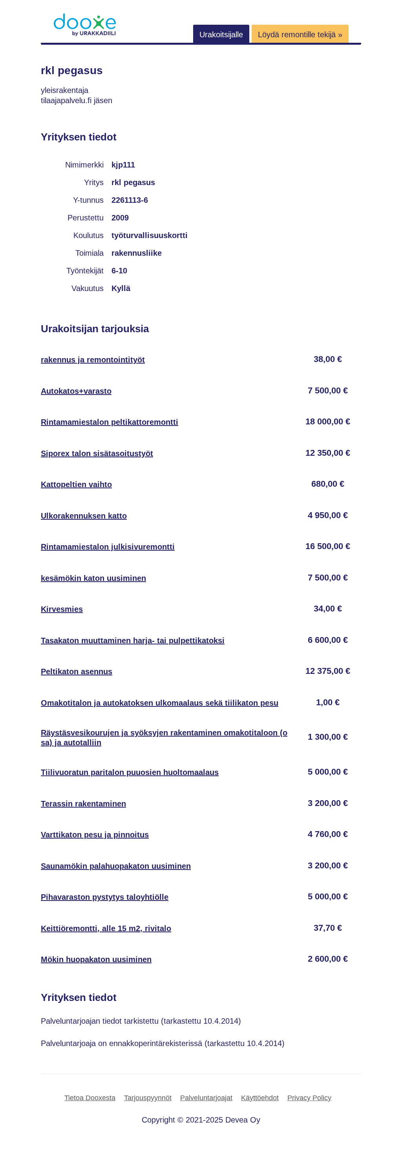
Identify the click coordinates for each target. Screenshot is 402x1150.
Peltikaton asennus (76, 671)
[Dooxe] (84, 34)
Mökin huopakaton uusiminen (96, 959)
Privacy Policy (309, 1098)
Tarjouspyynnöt (148, 1098)
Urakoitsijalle (221, 34)
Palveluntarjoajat (206, 1098)
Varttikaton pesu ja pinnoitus (95, 834)
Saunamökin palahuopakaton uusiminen (116, 866)
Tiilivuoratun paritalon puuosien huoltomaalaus (130, 772)
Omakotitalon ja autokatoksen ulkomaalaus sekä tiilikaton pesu (159, 703)
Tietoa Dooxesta (89, 1098)
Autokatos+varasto (76, 391)
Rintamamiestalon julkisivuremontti (108, 546)
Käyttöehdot (260, 1098)
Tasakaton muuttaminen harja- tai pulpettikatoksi (133, 640)
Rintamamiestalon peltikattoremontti (109, 422)
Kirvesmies (62, 609)
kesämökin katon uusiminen (93, 578)
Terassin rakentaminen (83, 803)
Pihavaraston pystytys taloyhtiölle (104, 897)
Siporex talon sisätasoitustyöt (97, 453)
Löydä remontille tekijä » (300, 34)
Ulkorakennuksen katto (84, 515)
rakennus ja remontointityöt (93, 359)
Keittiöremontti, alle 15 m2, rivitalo (106, 928)
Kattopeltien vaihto (76, 484)
